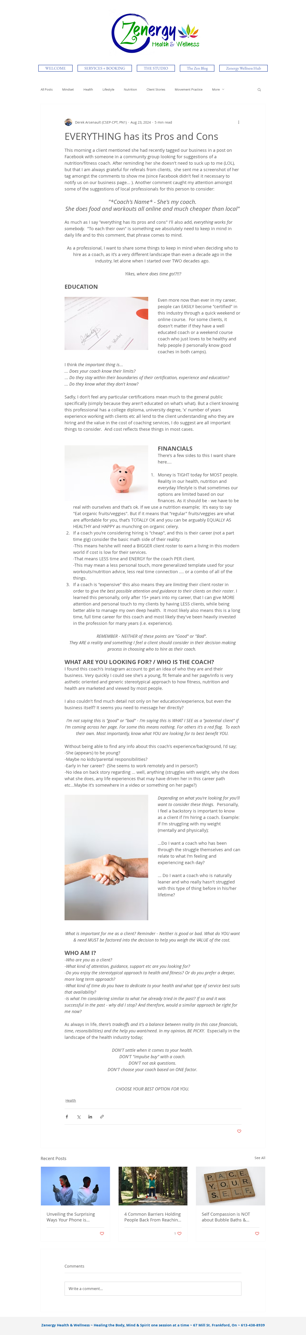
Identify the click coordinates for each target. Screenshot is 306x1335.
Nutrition (130, 89)
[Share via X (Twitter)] (78, 1116)
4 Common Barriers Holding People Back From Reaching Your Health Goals (152, 1217)
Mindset (68, 89)
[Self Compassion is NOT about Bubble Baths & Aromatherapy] (230, 1186)
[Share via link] (102, 1116)
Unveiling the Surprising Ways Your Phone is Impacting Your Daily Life (72, 1217)
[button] (259, 89)
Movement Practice (188, 89)
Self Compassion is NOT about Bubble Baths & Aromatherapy (226, 1217)
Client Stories (156, 89)
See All (260, 1157)
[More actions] (238, 122)
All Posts (47, 89)
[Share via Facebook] (67, 1116)
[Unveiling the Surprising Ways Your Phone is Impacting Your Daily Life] (75, 1186)
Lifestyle (108, 89)
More (216, 89)
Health (88, 89)
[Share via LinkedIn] (90, 1116)
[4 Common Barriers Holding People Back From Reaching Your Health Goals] (153, 1186)
